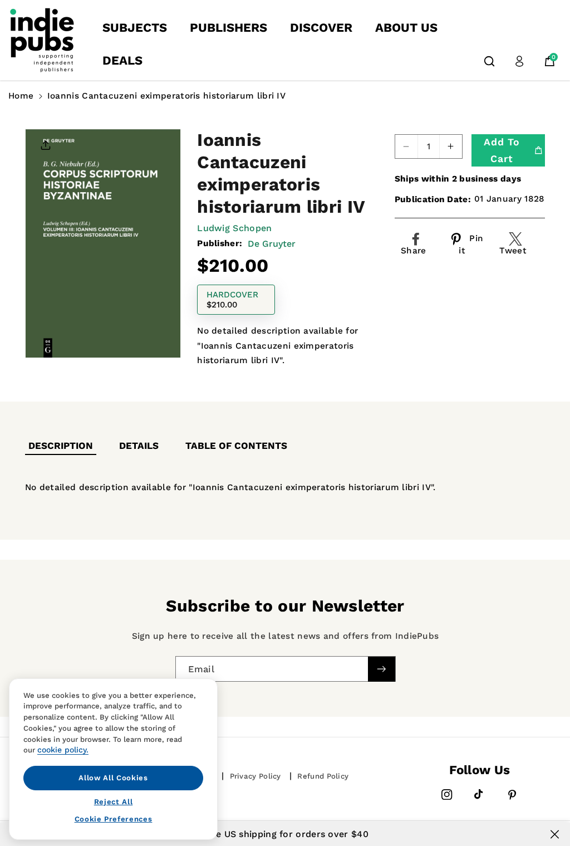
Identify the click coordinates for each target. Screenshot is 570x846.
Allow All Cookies (113, 778)
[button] (489, 61)
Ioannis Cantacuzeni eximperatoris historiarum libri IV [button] (166, 96)
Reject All (113, 802)
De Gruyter (272, 243)
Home (20, 96)
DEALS (122, 60)
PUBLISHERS (228, 28)
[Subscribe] (381, 668)
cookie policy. (63, 749)
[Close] (554, 834)
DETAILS (139, 445)
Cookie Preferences (114, 819)
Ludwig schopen (234, 228)
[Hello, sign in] (519, 61)
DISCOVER (321, 28)
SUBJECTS (134, 28)
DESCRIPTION (60, 445)
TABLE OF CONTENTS (236, 445)
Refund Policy (322, 776)
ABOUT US (406, 28)
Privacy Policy (255, 776)
